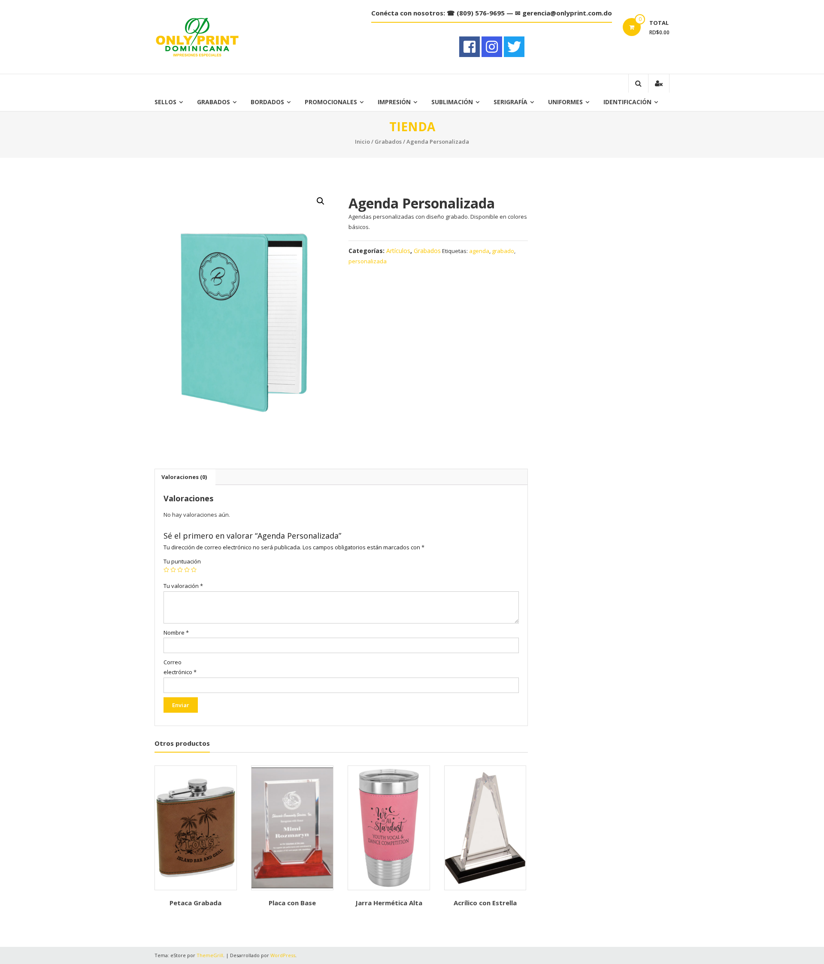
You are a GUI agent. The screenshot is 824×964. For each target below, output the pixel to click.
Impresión (394, 102)
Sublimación (452, 102)
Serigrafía (510, 102)
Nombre (176, 632)
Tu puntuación (182, 561)
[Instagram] (492, 46)
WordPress (282, 955)
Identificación (627, 102)
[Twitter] (514, 46)
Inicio (362, 141)
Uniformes (565, 102)
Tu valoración (183, 586)
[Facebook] (469, 46)
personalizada (367, 261)
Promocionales (331, 102)
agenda (479, 251)
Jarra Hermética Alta (388, 902)
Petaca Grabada (195, 902)
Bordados (267, 102)
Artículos (398, 251)
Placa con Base (292, 902)
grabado (503, 251)
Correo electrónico (180, 667)
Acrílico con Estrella (485, 902)
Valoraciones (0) (184, 477)
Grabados (213, 102)
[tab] (184, 477)
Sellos (165, 102)
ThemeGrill (210, 955)
